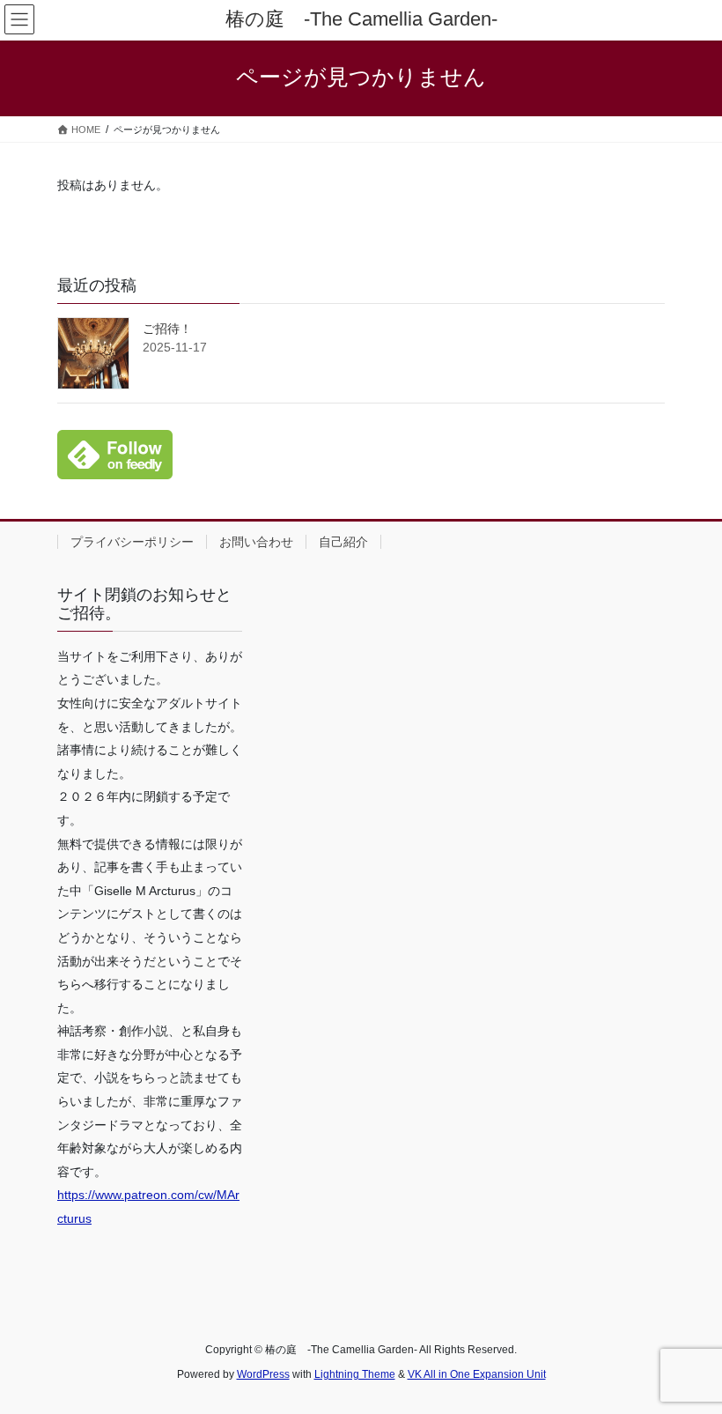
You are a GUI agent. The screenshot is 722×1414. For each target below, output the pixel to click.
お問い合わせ (256, 542)
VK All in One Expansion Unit (477, 1374)
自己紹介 (343, 542)
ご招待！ (167, 329)
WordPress (263, 1374)
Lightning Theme (354, 1374)
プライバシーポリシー (132, 542)
